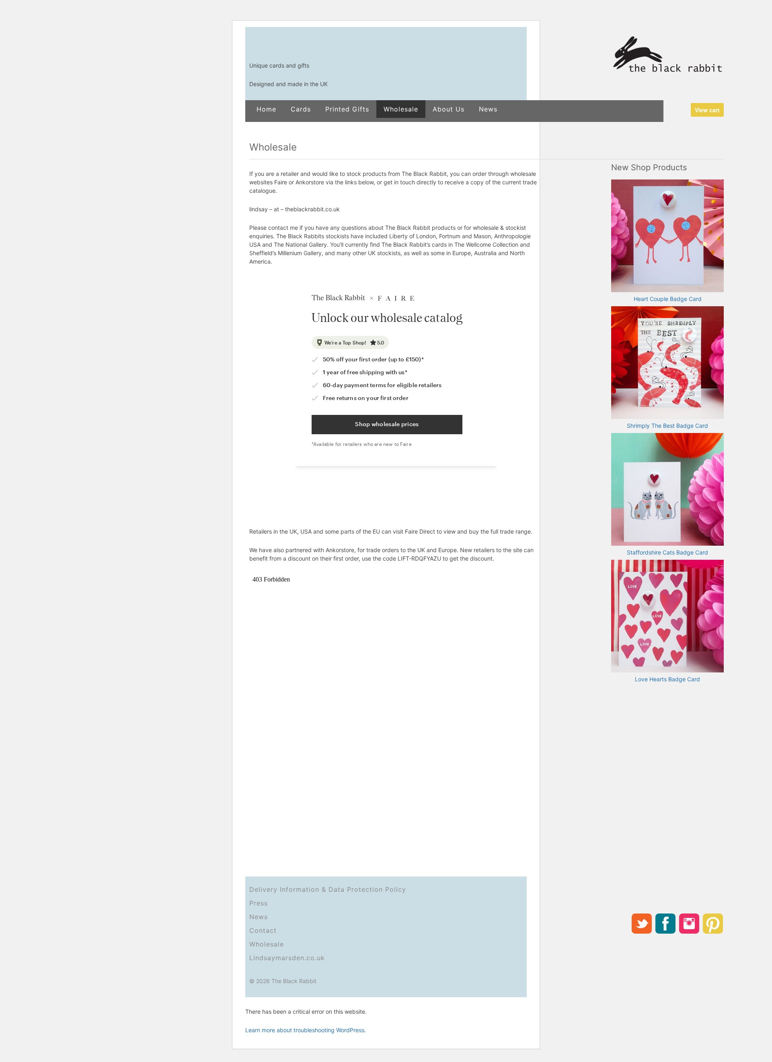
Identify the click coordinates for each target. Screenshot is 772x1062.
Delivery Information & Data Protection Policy (327, 889)
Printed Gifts (347, 109)
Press (258, 903)
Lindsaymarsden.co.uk (287, 958)
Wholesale (401, 109)
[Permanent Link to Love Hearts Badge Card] (667, 616)
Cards (301, 109)
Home (266, 109)
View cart (707, 110)
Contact (263, 930)
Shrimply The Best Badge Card (667, 425)
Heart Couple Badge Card (668, 298)
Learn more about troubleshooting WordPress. (305, 1030)
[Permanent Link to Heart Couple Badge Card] (667, 236)
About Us (448, 109)
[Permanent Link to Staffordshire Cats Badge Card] (667, 489)
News (488, 109)
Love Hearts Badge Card (667, 679)
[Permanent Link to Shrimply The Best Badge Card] (667, 363)
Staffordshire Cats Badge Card (667, 552)
